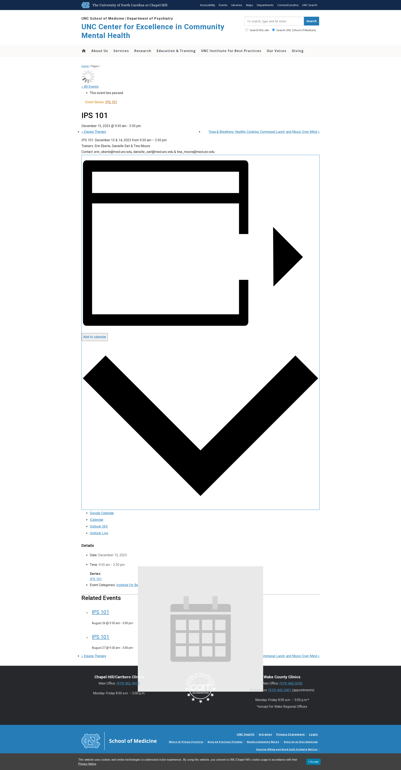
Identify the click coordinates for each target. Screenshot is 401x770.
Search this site (259, 30)
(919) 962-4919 (128, 683)
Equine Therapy (93, 132)
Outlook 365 (99, 526)
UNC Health (246, 734)
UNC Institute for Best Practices (231, 50)
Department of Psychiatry (150, 18)
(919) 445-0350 (290, 683)
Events (223, 5)
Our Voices (276, 50)
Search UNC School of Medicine (296, 30)
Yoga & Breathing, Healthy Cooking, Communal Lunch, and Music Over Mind (264, 132)
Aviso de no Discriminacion (301, 741)
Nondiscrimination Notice (263, 741)
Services (121, 50)
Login (313, 734)
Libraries (236, 5)
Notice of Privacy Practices (186, 741)
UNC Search (309, 5)
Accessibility (207, 5)
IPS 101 (96, 579)
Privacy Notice (87, 763)
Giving (298, 50)
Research (142, 50)
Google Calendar (102, 513)
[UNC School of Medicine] (119, 741)
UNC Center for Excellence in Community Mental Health (153, 31)
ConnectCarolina (287, 5)
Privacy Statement (290, 734)
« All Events (90, 87)
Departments (265, 5)
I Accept (313, 761)
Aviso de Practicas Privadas (225, 741)
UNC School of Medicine (102, 18)
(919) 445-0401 (280, 690)
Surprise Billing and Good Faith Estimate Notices (287, 749)
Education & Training (176, 50)
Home (83, 51)
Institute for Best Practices (136, 585)
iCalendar (96, 520)
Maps (249, 5)
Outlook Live (99, 533)
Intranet (265, 734)
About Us (99, 50)
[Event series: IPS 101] (135, 623)
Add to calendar (94, 337)
